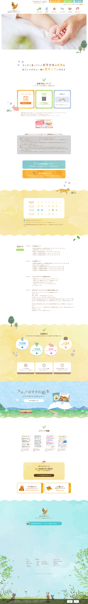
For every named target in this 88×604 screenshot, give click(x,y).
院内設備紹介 (29, 566)
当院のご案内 (29, 563)
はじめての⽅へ (56, 559)
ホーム (27, 559)
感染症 (37, 563)
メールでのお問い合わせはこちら (44, 475)
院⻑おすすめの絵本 (57, 561)
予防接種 (37, 561)
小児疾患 (37, 562)
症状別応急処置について (46, 563)
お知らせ (28, 561)
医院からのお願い (45, 562)
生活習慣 (37, 565)
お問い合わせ (56, 565)
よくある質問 (44, 561)
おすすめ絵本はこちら (33, 400)
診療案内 (37, 559)
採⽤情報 (55, 563)
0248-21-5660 (62, 100)
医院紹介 (28, 565)
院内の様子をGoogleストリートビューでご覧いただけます (44, 523)
